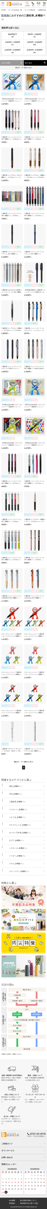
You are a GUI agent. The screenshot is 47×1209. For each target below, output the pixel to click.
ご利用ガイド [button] (7, 1143)
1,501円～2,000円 (34, 43)
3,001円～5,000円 (34, 51)
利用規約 (12, 1203)
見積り (44, 5)
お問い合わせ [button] (7, 1157)
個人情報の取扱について (28, 1200)
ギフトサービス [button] (8, 1150)
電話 (33, 5)
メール (38, 5)
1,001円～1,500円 (12, 43)
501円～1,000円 (34, 35)
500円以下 (12, 35)
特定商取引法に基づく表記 (29, 1203)
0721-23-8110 (38, 1134)
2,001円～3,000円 (12, 51)
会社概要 (12, 1200)
